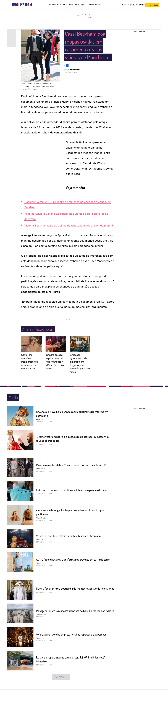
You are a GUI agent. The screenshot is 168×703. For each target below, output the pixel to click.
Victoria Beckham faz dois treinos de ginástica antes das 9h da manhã (68, 225)
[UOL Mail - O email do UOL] (130, 4)
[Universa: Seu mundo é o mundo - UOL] (22, 5)
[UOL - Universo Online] (34, 5)
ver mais (59, 677)
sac (124, 5)
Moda (84, 16)
